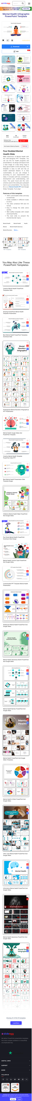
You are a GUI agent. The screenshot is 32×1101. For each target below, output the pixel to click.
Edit (23, 51)
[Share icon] (8, 40)
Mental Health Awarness (16, 226)
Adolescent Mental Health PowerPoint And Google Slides (15, 625)
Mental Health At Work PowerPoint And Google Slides (14, 800)
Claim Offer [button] (26, 8)
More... (16, 230)
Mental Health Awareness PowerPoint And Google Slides (15, 937)
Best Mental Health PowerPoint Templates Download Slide (15, 335)
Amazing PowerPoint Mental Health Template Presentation (13, 312)
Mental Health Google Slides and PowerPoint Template (12, 433)
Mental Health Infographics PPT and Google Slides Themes (16, 1012)
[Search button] (23, 3)
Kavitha (24, 137)
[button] (27, 273)
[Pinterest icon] (12, 40)
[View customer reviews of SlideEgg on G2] (15, 1061)
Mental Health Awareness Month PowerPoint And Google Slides (16, 660)
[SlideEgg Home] (16, 1034)
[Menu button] (29, 3)
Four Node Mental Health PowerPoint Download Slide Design (13, 538)
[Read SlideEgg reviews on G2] (5, 1061)
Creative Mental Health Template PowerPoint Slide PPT (12, 457)
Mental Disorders (7, 230)
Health (25, 223)
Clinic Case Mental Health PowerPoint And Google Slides (15, 854)
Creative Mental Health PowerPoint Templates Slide (13, 289)
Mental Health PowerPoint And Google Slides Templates (14, 759)
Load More (16, 1023)
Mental (5, 226)
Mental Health (6, 223)
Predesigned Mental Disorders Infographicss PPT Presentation (16, 410)
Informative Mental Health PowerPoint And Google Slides (15, 889)
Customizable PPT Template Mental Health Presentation (15, 584)
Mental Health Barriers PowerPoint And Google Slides (14, 709)
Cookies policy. (17, 1097)
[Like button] (3, 40)
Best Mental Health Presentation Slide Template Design (14, 480)
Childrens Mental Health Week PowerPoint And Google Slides (15, 514)
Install (23, 140)
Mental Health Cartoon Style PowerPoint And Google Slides (14, 561)
